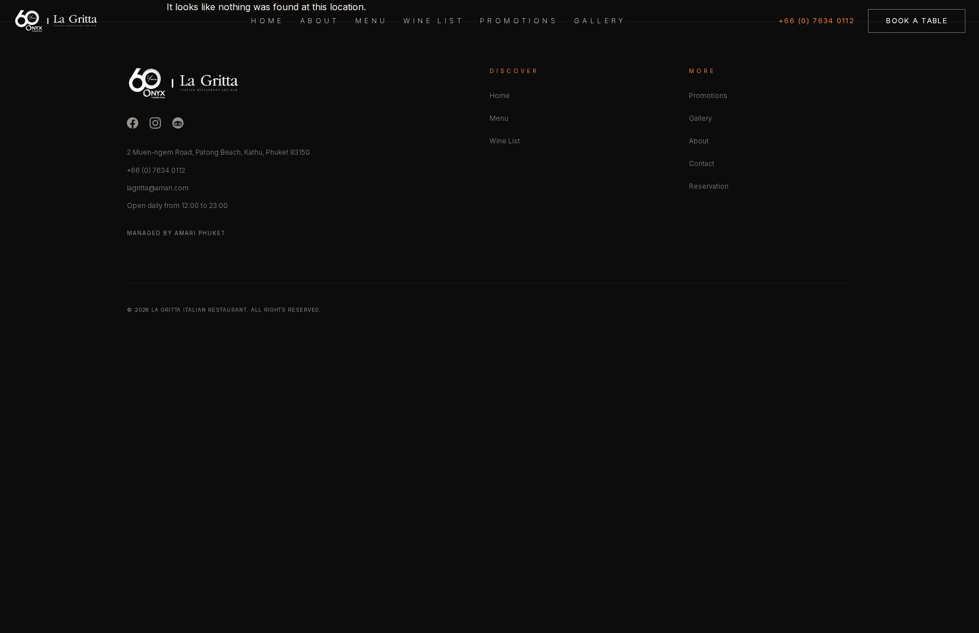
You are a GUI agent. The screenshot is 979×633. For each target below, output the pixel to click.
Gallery (600, 20)
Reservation (709, 186)
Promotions (519, 20)
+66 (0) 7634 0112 (816, 20)
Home (267, 20)
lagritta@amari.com (158, 188)
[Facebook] (132, 123)
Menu (371, 20)
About (319, 20)
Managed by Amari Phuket (176, 233)
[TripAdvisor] (177, 123)
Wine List (433, 20)
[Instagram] (155, 123)
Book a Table (916, 20)
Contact (701, 163)
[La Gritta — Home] (56, 21)
